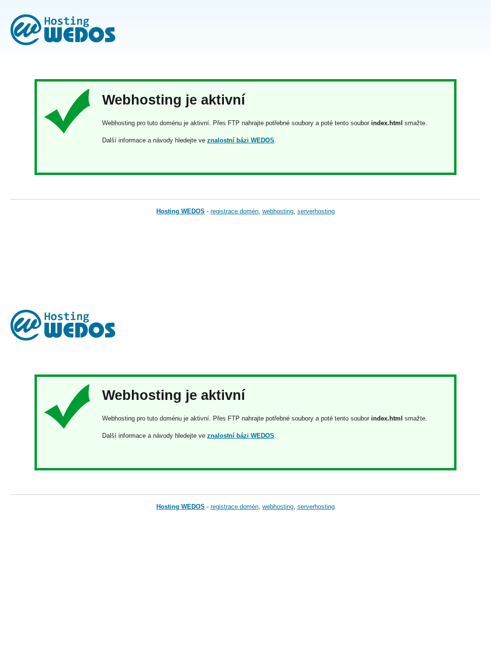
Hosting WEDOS (180, 211)
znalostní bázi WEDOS (240, 140)
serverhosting (316, 211)
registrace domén (234, 211)
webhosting (277, 211)
